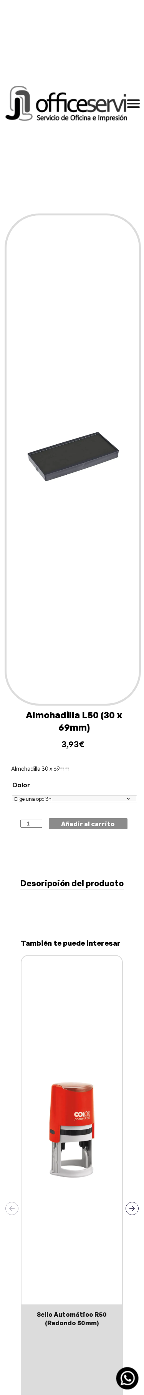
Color (21, 785)
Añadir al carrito (88, 824)
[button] (132, 1208)
